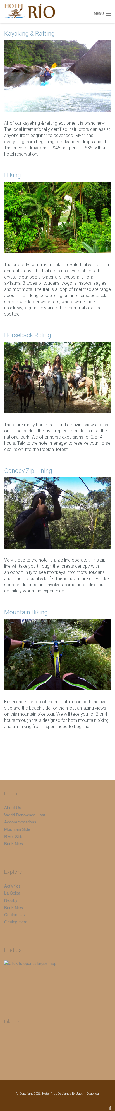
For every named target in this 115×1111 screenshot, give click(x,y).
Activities (12, 886)
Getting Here (15, 922)
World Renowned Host (24, 815)
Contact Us (14, 914)
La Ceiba (12, 893)
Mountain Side (17, 829)
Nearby (11, 900)
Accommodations (20, 822)
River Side (13, 836)
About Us (12, 807)
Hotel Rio (48, 1094)
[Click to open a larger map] (33, 978)
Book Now (13, 843)
